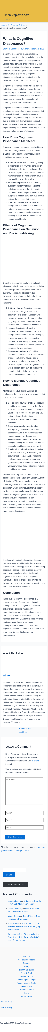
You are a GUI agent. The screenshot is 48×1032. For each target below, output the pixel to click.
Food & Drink (26, 973)
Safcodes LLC (14, 934)
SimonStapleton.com (15, 15)
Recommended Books (26, 983)
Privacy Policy (6, 1002)
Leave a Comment (11, 49)
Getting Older (26, 986)
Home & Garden (26, 990)
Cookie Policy (6, 1007)
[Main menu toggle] (7, 19)
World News (26, 996)
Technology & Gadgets (26, 980)
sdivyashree (13, 923)
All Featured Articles (26, 960)
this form (35, 761)
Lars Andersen (14, 901)
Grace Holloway (15, 908)
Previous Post (24, 728)
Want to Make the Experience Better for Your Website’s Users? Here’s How (24, 937)
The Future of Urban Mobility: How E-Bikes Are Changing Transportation (24, 926)
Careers (26, 963)
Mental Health (26, 976)
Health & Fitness (26, 970)
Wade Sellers (14, 916)
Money (26, 966)
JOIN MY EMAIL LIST (15, 884)
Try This (26, 956)
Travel (26, 993)
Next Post (24, 732)
